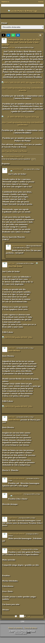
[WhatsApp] (13, 35)
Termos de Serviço (30, 628)
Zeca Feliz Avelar (15, 266)
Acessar (40, 1)
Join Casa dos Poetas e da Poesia (14, 151)
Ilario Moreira (14, 351)
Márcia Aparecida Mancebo (15, 169)
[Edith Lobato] (37, 263)
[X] (3, 35)
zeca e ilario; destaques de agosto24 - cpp (13, 156)
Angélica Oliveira (12, 518)
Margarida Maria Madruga (18, 245)
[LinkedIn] (8, 35)
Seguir (33, 159)
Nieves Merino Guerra (13, 549)
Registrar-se (5, 1)
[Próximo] (29, 616)
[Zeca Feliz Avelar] (11, 171)
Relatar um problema (15, 628)
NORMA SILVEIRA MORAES (16, 478)
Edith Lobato (11, 47)
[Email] (18, 35)
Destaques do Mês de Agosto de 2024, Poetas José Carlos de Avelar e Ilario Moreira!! (21, 42)
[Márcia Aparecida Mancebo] (11, 496)
